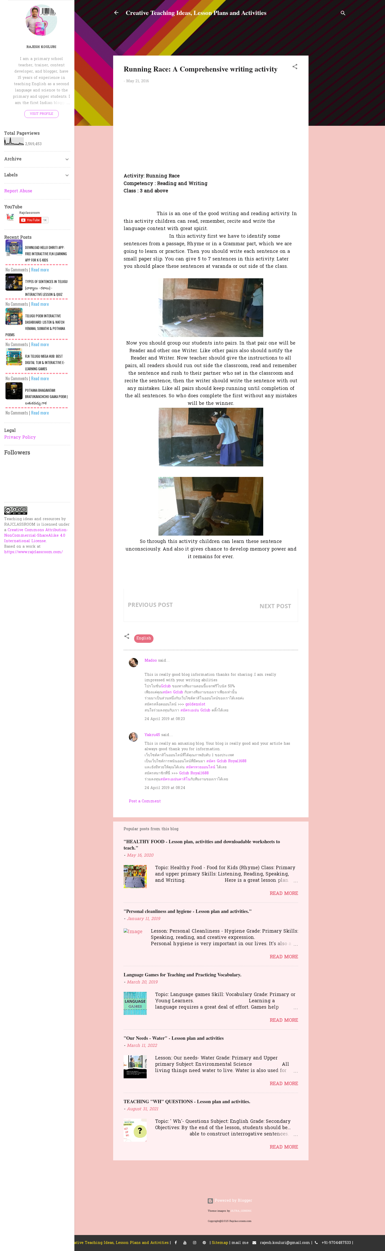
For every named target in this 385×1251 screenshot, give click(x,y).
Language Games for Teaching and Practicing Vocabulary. (182, 974)
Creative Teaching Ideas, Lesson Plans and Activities (196, 12)
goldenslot (195, 704)
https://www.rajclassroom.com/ (33, 552)
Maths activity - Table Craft (259, 615)
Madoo (151, 660)
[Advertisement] (349, 104)
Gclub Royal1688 (194, 773)
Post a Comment (145, 801)
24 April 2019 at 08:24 (165, 788)
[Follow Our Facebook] (175, 1243)
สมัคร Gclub (173, 692)
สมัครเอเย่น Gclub (195, 710)
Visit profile (41, 114)
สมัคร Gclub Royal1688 (226, 761)
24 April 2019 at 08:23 (165, 719)
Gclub (166, 686)
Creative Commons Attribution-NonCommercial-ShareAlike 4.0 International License (36, 535)
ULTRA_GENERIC (241, 1211)
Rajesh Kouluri (41, 47)
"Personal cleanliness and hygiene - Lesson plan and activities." (188, 911)
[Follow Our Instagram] (194, 1243)
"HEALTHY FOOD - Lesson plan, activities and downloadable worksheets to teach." (202, 844)
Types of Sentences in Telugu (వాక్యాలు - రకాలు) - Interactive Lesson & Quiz (46, 288)
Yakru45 (152, 735)
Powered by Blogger (232, 1201)
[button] (295, 67)
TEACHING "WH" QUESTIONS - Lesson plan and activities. (187, 1101)
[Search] (343, 14)
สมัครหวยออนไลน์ (200, 767)
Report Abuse (18, 191)
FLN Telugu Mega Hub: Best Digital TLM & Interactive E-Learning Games (45, 362)
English (143, 638)
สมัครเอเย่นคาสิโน (175, 779)
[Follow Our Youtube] (185, 1243)
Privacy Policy (20, 437)
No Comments (17, 269)
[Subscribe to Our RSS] (204, 1243)
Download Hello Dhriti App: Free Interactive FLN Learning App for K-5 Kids (46, 254)
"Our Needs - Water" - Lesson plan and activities (174, 1038)
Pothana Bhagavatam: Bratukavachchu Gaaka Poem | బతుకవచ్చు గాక (46, 396)
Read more (284, 893)
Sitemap (220, 1243)
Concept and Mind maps (154, 613)
